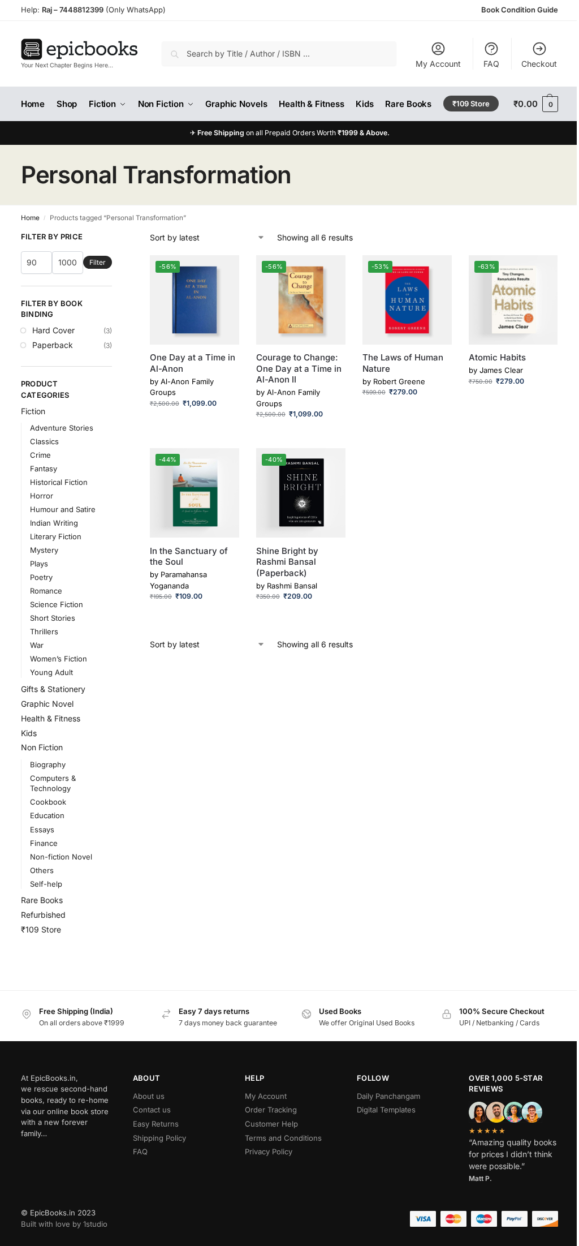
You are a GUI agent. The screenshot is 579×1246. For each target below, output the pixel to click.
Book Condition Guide (519, 9)
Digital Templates (386, 1109)
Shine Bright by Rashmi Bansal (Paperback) (287, 561)
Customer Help (271, 1123)
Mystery (44, 550)
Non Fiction (42, 747)
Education (47, 815)
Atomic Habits (497, 357)
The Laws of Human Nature (402, 363)
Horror (41, 495)
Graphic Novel (47, 703)
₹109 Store (41, 929)
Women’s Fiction (58, 658)
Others (42, 870)
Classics (44, 441)
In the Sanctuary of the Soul (189, 556)
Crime (40, 454)
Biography (48, 764)
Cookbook (48, 801)
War (37, 645)
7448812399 (80, 9)
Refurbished (43, 915)
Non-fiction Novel (61, 856)
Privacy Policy (268, 1151)
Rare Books (42, 900)
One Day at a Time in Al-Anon (192, 363)
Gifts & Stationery (53, 689)
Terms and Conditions (283, 1137)
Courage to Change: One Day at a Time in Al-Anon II (299, 368)
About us (149, 1096)
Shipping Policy (159, 1137)
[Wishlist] (222, 272)
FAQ (491, 63)
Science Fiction (56, 604)
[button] (535, 104)
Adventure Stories (61, 427)
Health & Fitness (50, 718)
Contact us (152, 1109)
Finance (44, 843)
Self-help (46, 883)
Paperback (52, 345)
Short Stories (52, 617)
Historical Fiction (59, 482)
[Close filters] (115, 237)
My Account (438, 63)
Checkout (539, 63)
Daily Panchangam (388, 1096)
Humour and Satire (63, 509)
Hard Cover (53, 330)
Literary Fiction (55, 536)
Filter (97, 262)
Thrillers (44, 631)
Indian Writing (54, 522)
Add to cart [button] (194, 426)
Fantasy (43, 468)
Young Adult (51, 672)
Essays (42, 829)
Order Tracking (271, 1109)
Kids (29, 733)
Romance (46, 590)
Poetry (41, 577)
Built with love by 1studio (64, 1223)
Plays (39, 563)
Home (30, 218)
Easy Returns (156, 1123)
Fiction (33, 411)
